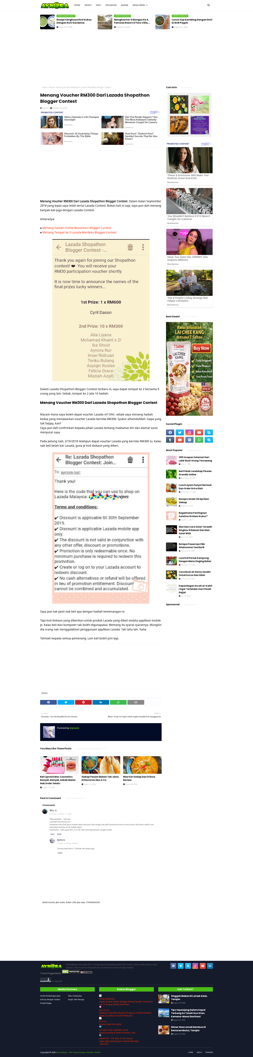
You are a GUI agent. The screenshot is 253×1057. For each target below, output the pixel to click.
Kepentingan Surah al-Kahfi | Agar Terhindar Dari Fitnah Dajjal (195, 589)
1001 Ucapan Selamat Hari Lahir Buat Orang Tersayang (195, 459)
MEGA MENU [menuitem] (139, 5)
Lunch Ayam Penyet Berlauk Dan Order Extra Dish (195, 487)
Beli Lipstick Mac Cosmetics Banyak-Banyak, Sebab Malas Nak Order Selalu (58, 780)
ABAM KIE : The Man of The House (116, 1038)
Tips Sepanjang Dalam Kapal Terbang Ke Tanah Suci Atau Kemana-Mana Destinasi (188, 1013)
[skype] (209, 432)
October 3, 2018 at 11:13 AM (60, 814)
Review (52, 87)
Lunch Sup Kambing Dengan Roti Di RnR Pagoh (134, 21)
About (199, 1052)
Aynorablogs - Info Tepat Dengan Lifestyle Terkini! (78, 1052)
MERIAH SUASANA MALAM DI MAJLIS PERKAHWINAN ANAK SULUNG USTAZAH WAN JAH (125, 1014)
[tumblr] (170, 440)
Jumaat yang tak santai (110, 1024)
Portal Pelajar (46, 1003)
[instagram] (189, 432)
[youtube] (199, 432)
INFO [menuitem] (98, 5)
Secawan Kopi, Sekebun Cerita (113, 1029)
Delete (59, 834)
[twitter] (180, 432)
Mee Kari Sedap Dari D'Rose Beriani (139, 778)
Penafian (209, 1052)
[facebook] (170, 432)
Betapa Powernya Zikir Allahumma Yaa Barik (192, 546)
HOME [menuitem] (77, 5)
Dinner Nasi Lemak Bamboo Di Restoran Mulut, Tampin (188, 1029)
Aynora (46, 108)
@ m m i (103, 1021)
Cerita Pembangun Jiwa (50, 995)
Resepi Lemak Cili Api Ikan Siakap (194, 500)
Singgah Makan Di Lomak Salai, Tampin (191, 21)
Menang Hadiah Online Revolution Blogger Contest (76, 228)
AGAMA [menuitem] (124, 5)
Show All (104, 1044)
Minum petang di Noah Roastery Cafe (117, 1032)
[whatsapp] (199, 440)
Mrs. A (53, 810)
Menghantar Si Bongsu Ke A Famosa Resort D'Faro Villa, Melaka (74, 21)
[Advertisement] (126, 58)
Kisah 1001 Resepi (76, 999)
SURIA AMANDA (107, 998)
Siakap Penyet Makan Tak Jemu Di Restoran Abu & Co (100, 778)
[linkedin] (210, 966)
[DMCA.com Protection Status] (71, 972)
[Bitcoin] (179, 104)
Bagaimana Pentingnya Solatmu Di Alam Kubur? (193, 514)
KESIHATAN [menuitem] (111, 5)
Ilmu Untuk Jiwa (75, 995)
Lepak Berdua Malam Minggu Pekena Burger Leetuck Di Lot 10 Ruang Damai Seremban (126, 1003)
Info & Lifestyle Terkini (50, 999)
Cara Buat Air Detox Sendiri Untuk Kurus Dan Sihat (195, 573)
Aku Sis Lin (104, 1010)
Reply (52, 834)
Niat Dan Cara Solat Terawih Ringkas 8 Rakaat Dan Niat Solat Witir (195, 530)
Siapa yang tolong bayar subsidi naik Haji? (119, 1041)
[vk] (189, 440)
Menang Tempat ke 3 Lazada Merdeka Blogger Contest (79, 232)
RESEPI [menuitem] (88, 5)
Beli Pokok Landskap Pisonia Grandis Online (195, 473)
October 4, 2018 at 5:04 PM (67, 843)
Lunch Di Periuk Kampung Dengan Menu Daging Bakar (195, 559)
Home (44, 87)
